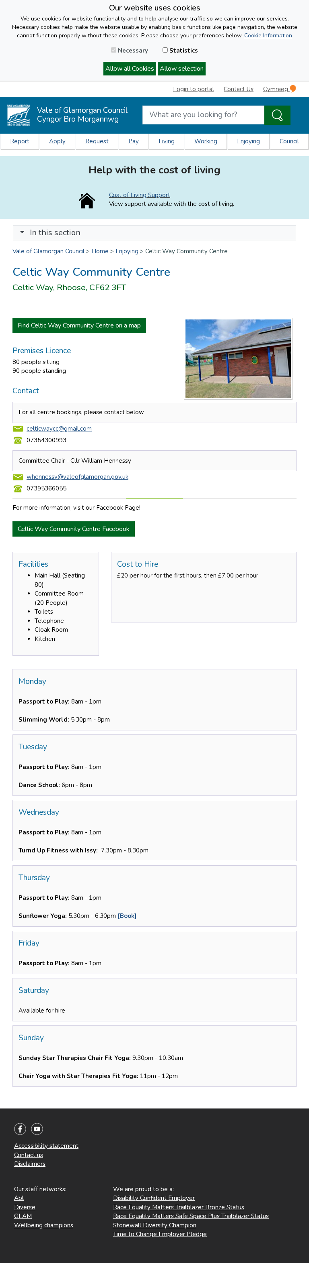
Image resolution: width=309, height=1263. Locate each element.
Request (97, 141)
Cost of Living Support (139, 195)
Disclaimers (29, 1164)
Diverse (24, 1207)
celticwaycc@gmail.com (59, 429)
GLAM (23, 1216)
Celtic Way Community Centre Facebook (74, 529)
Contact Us (238, 89)
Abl (19, 1198)
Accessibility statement (46, 1146)
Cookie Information (268, 35)
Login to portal (193, 89)
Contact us (28, 1155)
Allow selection (182, 68)
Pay (133, 141)
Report (19, 141)
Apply (57, 141)
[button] (22, 232)
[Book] (126, 916)
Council (289, 141)
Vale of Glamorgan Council (48, 251)
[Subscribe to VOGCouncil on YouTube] (37, 1129)
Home (100, 251)
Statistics (183, 51)
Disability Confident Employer (154, 1198)
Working (205, 141)
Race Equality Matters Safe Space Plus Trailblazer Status (191, 1216)
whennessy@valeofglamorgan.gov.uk (77, 477)
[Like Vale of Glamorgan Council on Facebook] (20, 1129)
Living (167, 141)
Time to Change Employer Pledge (160, 1234)
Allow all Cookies (129, 68)
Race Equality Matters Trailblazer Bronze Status (178, 1207)
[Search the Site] (277, 115)
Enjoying (248, 141)
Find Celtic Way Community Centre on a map (79, 325)
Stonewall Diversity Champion (154, 1225)
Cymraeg (276, 89)
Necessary (132, 51)
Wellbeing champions (43, 1225)
